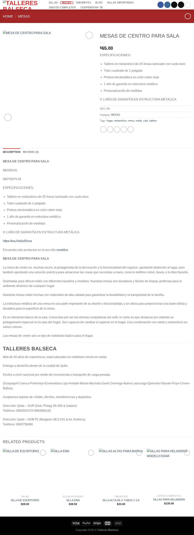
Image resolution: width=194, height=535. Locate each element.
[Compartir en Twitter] (110, 129)
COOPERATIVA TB (92, 7)
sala (145, 120)
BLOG (98, 2)
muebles (62, 249)
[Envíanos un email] (181, 5)
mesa (131, 120)
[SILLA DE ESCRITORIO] (25, 471)
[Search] (188, 5)
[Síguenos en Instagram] (167, 5)
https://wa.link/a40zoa (17, 241)
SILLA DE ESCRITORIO (25, 500)
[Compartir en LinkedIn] (131, 129)
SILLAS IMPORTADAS (120, 2)
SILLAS (53, 2)
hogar (110, 120)
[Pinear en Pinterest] (124, 129)
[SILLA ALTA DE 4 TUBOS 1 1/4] (121, 471)
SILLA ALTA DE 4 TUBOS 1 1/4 (120, 500)
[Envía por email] (117, 129)
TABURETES (83, 2)
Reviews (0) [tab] (31, 152)
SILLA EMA (73, 500)
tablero (153, 120)
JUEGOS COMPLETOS (62, 7)
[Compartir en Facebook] (103, 129)
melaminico (120, 120)
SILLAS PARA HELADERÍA (169, 499)
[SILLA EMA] (73, 471)
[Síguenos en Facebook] (160, 5)
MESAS (66, 2)
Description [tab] (11, 152)
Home (8, 16)
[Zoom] (8, 117)
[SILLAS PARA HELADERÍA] (169, 471)
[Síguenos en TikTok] (174, 5)
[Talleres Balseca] (22, 4)
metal (139, 120)
